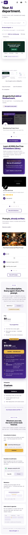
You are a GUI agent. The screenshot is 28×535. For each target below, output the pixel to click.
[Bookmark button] (14, 132)
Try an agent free (14, 324)
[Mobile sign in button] (17, 2)
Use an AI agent (14, 531)
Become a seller (7, 227)
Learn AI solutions (17, 86)
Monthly (10, 305)
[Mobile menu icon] (2, 2)
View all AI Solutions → (14, 210)
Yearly (19, 305)
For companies (6, 89)
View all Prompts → (14, 275)
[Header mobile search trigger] (25, 2)
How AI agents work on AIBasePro (14, 81)
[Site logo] (6, 2)
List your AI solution (14, 170)
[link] (14, 49)
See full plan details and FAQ (14, 409)
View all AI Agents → (14, 140)
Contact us (14, 391)
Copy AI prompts (6, 86)
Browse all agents (7, 27)
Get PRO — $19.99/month (14, 351)
